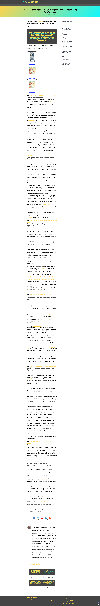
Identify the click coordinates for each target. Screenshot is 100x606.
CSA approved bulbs (45, 407)
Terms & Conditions (69, 600)
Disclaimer (69, 601)
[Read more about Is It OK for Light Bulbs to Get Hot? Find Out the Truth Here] (48, 582)
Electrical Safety (31, 120)
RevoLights (31, 599)
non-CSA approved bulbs (46, 314)
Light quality (29, 394)
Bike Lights (72, 2)
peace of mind (39, 139)
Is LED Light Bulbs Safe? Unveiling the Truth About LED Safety (43, 366)
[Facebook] (34, 518)
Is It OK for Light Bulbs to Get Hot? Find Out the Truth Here (47, 587)
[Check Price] (32, 64)
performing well (39, 131)
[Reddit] (50, 518)
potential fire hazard (41, 501)
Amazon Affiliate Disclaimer (68, 603)
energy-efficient (45, 479)
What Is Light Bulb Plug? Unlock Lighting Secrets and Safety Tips (35, 587)
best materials (48, 192)
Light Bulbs (65, 2)
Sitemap (31, 604)
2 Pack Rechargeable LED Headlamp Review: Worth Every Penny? (35, 577)
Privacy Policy (69, 598)
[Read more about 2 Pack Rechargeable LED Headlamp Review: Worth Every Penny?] (35, 571)
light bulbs (41, 21)
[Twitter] (38, 518)
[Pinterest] (42, 518)
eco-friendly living (47, 204)
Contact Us (31, 602)
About (31, 601)
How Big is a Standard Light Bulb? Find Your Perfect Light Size (41, 279)
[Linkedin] (46, 518)
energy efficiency (42, 268)
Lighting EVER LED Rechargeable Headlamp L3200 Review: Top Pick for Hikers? (48, 577)
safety (51, 101)
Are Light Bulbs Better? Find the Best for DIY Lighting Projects (43, 95)
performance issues (37, 326)
